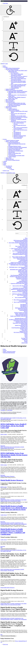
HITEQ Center (4, 487)
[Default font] (13, 57)
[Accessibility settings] (11, 10)
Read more (3, 445)
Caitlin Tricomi (4, 514)
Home (4, 349)
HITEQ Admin (4, 434)
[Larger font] (13, 26)
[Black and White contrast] (3, 19)
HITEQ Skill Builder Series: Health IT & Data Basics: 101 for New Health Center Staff (14, 425)
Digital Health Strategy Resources (7, 476)
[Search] (26, 232)
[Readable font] (13, 46)
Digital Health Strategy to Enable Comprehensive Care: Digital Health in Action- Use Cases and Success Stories (13, 500)
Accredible (3, 410)
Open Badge (9, 410)
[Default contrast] (3, 18)
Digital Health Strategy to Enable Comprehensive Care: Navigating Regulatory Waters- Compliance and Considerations (14, 523)
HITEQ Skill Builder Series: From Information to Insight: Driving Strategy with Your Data (12, 447)
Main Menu (5, 3)
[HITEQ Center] (4, 63)
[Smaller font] (13, 36)
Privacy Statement (19, 641)
